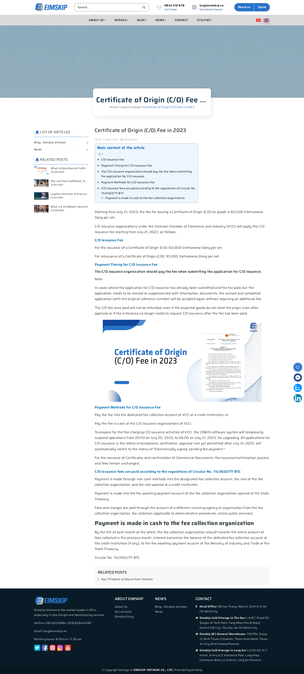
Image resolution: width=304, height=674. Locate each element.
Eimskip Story (124, 616)
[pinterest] (52, 647)
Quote (262, 7)
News (160, 20)
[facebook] (45, 647)
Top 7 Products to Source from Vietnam (127, 579)
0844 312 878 (174, 5)
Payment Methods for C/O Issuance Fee (128, 182)
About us (96, 20)
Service (120, 20)
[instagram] (60, 647)
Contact (181, 20)
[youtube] (68, 647)
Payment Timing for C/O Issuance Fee (126, 165)
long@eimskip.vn (212, 5)
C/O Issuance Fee (112, 159)
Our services (123, 611)
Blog (141, 20)
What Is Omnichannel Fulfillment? (72, 168)
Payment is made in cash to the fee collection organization (145, 198)
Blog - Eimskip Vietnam (50, 142)
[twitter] (37, 647)
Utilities (204, 20)
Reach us (244, 7)
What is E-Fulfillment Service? (69, 207)
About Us (121, 606)
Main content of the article (121, 148)
